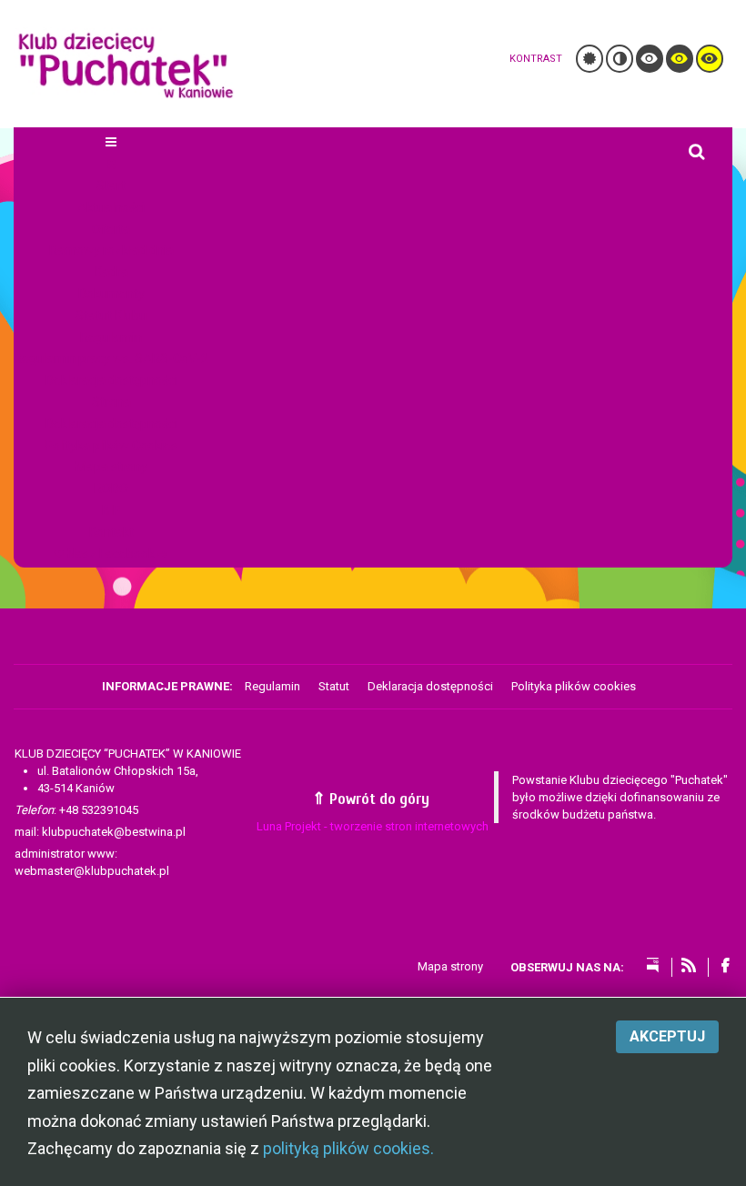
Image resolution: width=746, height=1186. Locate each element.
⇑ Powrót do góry (372, 799)
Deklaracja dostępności (111, 380)
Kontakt (111, 532)
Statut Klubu (111, 315)
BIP (111, 510)
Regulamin (111, 337)
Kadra (111, 272)
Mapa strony (111, 466)
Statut (333, 686)
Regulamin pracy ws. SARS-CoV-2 (111, 358)
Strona (111, 402)
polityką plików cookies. (348, 1148)
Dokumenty (111, 293)
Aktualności (111, 207)
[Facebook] (725, 966)
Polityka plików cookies (573, 686)
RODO (111, 488)
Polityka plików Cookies (111, 445)
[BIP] (652, 966)
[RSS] (688, 966)
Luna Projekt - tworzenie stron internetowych (373, 826)
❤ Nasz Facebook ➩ (111, 554)
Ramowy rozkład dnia (111, 250)
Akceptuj (667, 1036)
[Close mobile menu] (111, 163)
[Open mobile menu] (111, 142)
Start (111, 185)
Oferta (111, 229)
